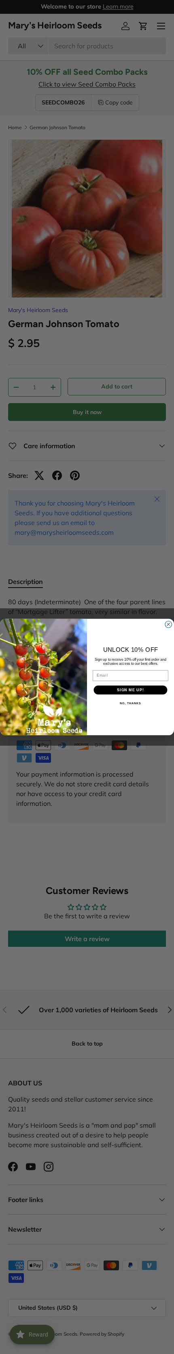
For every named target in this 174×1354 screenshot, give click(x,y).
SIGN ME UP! (130, 690)
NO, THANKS (130, 703)
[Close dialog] (168, 624)
